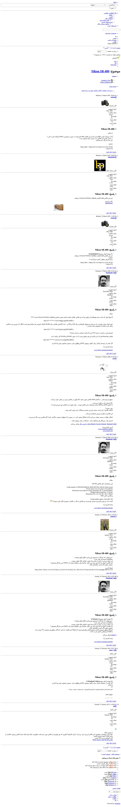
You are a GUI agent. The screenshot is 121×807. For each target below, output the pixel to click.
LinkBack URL (106, 80)
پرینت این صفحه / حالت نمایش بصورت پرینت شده (97, 90)
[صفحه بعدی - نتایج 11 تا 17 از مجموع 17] (109, 48)
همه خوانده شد (104, 20)
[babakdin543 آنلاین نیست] (100, 170)
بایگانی (114, 798)
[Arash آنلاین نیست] (104, 372)
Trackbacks (110, 781)
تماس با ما (113, 795)
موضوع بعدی (106, 754)
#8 (115, 576)
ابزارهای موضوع (112, 86)
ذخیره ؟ (112, 8)
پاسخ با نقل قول (111, 152)
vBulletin (117, 803)
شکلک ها (113, 774)
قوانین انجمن (116, 788)
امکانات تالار (109, 18)
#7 (115, 515)
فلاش (114, 42)
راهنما (111, 15)
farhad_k (113, 635)
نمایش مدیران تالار (103, 24)
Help (115, 2)
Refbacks (111, 785)
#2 (115, 155)
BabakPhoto (109, 203)
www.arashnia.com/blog (105, 429)
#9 (115, 648)
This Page (113, 65)
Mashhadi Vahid (111, 424)
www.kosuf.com (108, 431)
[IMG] (114, 776)
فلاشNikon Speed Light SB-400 (103, 740)
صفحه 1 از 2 (116, 48)
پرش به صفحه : (111, 51)
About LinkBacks (105, 82)
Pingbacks (111, 783)
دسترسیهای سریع (107, 22)
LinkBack (114, 76)
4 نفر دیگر (83, 424)
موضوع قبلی (115, 754)
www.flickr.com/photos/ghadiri (103, 350)
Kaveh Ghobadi (101, 424)
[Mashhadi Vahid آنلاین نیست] (104, 286)
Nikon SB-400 (100, 71)
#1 (115, 95)
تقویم (111, 17)
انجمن (114, 38)
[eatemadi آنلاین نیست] (105, 105)
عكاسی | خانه (112, 797)
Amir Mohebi (91, 424)
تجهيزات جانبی (111, 40)
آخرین (106, 48)
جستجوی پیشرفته (110, 33)
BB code (113, 772)
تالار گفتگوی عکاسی (110, 13)
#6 (115, 437)
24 (114, 58)
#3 (115, 216)
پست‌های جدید (112, 26)
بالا (115, 800)
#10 (115, 704)
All (115, 63)
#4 (115, 271)
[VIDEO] (113, 778)
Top (115, 61)
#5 (115, 357)
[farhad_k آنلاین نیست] (104, 530)
